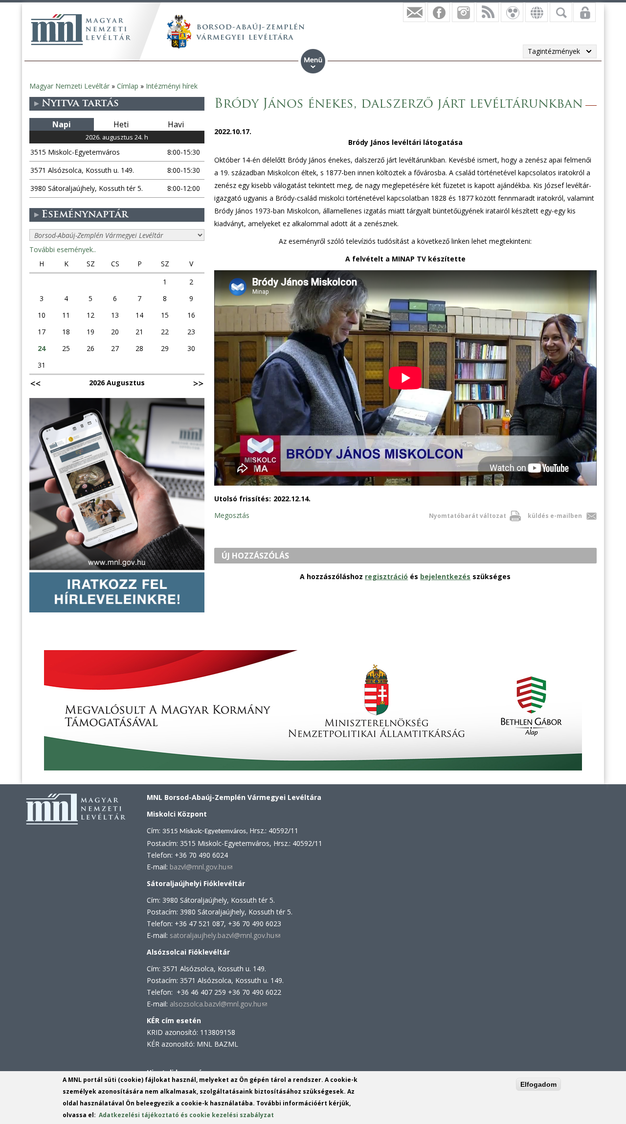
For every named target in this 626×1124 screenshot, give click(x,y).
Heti (121, 124)
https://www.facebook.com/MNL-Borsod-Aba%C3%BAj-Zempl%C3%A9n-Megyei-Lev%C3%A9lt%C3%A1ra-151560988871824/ (438, 12)
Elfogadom (538, 1084)
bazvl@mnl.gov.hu (201, 866)
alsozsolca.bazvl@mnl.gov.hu (218, 1003)
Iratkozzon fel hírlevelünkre (414, 12)
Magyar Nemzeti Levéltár (69, 86)
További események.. (62, 249)
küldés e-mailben (555, 516)
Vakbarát (512, 12)
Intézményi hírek (172, 86)
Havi (176, 124)
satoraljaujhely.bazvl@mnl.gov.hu (225, 935)
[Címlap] (80, 29)
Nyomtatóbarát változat (467, 516)
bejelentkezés (445, 576)
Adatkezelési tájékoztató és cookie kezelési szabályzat (186, 1115)
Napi (61, 124)
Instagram (463, 12)
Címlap (127, 86)
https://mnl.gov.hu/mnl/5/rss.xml (487, 12)
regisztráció (386, 576)
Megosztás (231, 515)
